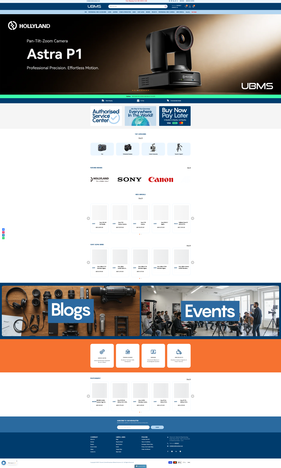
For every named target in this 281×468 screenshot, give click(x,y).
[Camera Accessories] (153, 148)
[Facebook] (167, 451)
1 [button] (132, 90)
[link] (107, 100)
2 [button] (134, 90)
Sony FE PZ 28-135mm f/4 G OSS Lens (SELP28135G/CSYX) (122, 401)
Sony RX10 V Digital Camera (164, 223)
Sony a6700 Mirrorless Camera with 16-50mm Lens (143, 401)
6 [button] (141, 90)
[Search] (138, 6)
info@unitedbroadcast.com (93, 1)
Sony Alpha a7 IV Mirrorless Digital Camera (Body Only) (101, 267)
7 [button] (143, 90)
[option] (140, 54)
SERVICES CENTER (190, 1)
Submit (157, 427)
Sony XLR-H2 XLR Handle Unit (102, 223)
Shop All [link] (141, 138)
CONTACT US (175, 7)
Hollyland (177, 223)
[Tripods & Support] (179, 148)
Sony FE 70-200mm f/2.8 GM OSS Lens (183, 401)
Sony (134, 223)
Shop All (141, 198)
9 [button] (146, 90)
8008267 (179, 5)
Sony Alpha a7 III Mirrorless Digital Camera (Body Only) (142, 267)
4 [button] (137, 90)
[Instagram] (172, 451)
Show (140, 466)
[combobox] (136, 6)
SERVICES (182, 1)
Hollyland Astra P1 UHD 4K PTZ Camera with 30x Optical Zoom (183, 223)
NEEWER (94, 401)
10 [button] (148, 90)
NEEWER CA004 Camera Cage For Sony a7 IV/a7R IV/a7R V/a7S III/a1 (101, 401)
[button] (4, 55)
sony (93, 223)
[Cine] (102, 148)
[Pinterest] (176, 451)
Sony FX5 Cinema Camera (143, 223)
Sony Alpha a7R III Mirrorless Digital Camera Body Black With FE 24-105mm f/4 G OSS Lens (162, 267)
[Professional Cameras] (127, 148)
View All (189, 167)
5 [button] (139, 90)
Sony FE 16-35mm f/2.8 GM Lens (163, 401)
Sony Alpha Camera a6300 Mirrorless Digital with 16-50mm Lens (184, 267)
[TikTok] (180, 451)
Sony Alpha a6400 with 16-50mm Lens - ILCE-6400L (122, 267)
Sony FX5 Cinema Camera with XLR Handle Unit (122, 223)
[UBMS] (106, 116)
